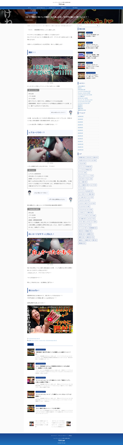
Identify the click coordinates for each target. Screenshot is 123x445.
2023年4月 (80, 133)
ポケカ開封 (82, 218)
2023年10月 (80, 116)
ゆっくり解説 (83, 181)
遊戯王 (81, 237)
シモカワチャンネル (84, 200)
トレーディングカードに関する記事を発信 (61, 438)
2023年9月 (80, 119)
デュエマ (92, 203)
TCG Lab (61, 4)
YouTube (51, 82)
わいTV (93, 185)
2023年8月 (80, 121)
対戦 (81, 231)
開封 (95, 240)
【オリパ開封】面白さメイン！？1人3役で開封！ (48, 408)
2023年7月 (80, 124)
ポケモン (82, 221)
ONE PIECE (75, 7)
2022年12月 (80, 144)
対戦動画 (88, 231)
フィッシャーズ (83, 215)
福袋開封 (90, 234)
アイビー (82, 188)
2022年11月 (80, 147)
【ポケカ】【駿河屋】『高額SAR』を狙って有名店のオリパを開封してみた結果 (92, 56)
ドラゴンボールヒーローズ (34, 338)
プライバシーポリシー (62, 435)
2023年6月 (80, 127)
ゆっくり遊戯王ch (84, 185)
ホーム (29, 7)
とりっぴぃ (82, 172)
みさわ (81, 178)
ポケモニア (91, 218)
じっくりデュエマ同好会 (85, 169)
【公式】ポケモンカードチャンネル (87, 160)
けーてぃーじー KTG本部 (85, 166)
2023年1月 (80, 141)
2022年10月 (80, 149)
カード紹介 (82, 197)
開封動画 (82, 243)
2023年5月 (80, 130)
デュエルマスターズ (84, 206)
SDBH (30, 340)
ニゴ (81, 212)
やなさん (89, 178)
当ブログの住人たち (41, 7)
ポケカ (92, 215)
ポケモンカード (52, 7)
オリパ (33, 340)
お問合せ (70, 435)
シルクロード (83, 203)
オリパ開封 (90, 194)
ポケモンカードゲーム (85, 224)
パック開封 (88, 212)
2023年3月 (80, 135)
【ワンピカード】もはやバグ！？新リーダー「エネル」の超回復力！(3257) (92, 76)
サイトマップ (53, 435)
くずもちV (82, 163)
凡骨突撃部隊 (93, 227)
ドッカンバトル (42, 340)
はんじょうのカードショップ (86, 175)
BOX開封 (82, 157)
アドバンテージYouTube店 (85, 191)
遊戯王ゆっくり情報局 (84, 240)
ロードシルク (82, 227)
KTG (89, 157)
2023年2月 (80, 138)
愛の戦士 (82, 234)
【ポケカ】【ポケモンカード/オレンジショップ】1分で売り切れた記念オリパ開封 (92, 46)
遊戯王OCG (63, 7)
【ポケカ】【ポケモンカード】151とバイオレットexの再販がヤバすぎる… (92, 66)
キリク (36, 340)
